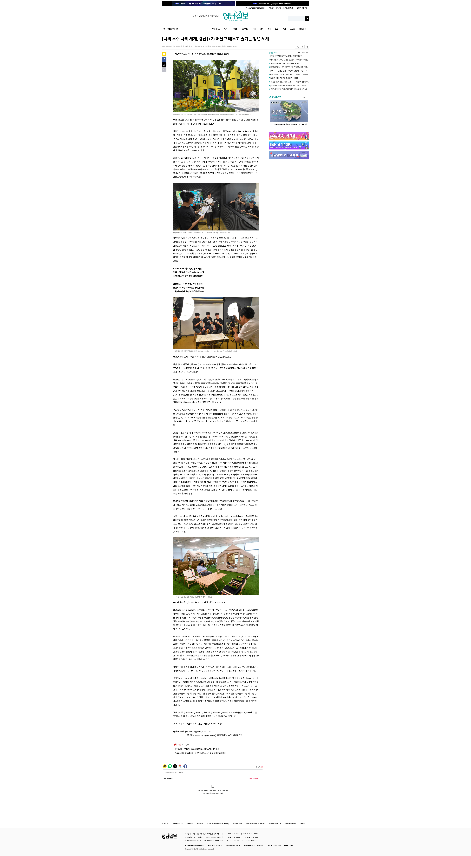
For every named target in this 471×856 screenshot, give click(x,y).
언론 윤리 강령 (237, 823)
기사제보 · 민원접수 (287, 8)
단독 (226, 29)
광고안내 (200, 823)
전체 (164, 69)
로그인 (299, 8)
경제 (269, 29)
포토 (276, 29)
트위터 (164, 64)
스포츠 (292, 29)
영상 (284, 29)
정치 (261, 29)
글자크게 (307, 47)
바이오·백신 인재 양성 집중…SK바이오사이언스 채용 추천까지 (197, 749)
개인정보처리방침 (177, 823)
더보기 (304, 97)
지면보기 (271, 8)
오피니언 (245, 29)
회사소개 (165, 823)
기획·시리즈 (216, 29)
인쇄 (297, 47)
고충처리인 (303, 823)
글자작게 (302, 47)
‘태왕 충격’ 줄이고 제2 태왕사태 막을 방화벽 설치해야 (198, 3)
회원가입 (304, 8)
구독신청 (278, 8)
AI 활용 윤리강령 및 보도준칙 (255, 823)
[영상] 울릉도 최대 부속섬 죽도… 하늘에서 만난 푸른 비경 (288, 124)
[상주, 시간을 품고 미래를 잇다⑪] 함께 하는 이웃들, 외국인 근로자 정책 (200, 753)
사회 (254, 29)
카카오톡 (164, 54)
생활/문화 (302, 29)
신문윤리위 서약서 (275, 823)
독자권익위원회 (290, 823)
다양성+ (235, 29)
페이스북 (164, 59)
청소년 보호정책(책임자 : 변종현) (218, 823)
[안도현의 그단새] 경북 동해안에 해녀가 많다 (273, 3)
